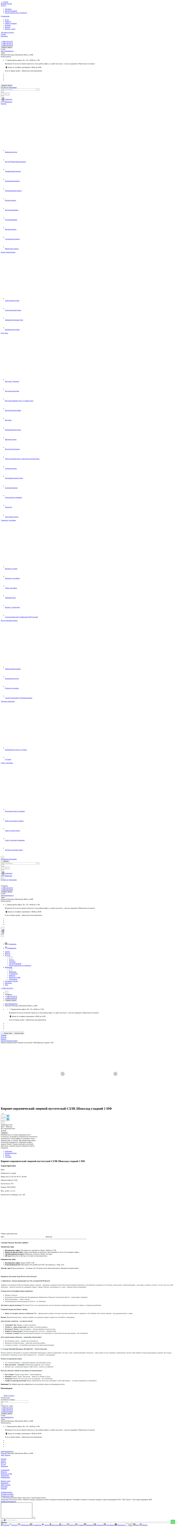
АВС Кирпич (5, 1455)
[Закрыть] (2, 936)
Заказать (4, 1133)
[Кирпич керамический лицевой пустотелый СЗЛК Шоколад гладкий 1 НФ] (89, 1074)
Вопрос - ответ (10, 29)
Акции (3, 1461)
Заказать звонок (7, 47)
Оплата (7, 1155)
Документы (5, 1475)
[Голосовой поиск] (3, 94)
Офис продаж (5, 1485)
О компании (5, 1470)
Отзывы (8, 25)
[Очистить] (38, 89)
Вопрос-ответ (5, 1481)
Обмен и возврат (11, 23)
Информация (5, 1477)
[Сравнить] (5, 1119)
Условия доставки (7, 1494)
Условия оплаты (6, 1492)
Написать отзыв (6, 1474)
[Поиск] (2, 928)
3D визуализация (11, 11)
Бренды (3, 1462)
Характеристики (11, 1153)
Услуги (3, 1464)
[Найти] (8, 94)
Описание (8, 1151)
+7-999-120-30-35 (7, 41)
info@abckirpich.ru (7, 51)
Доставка (8, 9)
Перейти (4, 1522)
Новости (8, 21)
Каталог (3, 1459)
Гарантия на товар (7, 1496)
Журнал (7, 27)
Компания (4, 1466)
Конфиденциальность (8, 1501)
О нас (7, 20)
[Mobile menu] (2, 878)
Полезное (4, 1486)
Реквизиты (4, 1483)
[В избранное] (5, 1116)
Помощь (4, 1488)
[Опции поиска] (2, 92)
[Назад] (10, 957)
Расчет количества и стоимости (16, 13)
